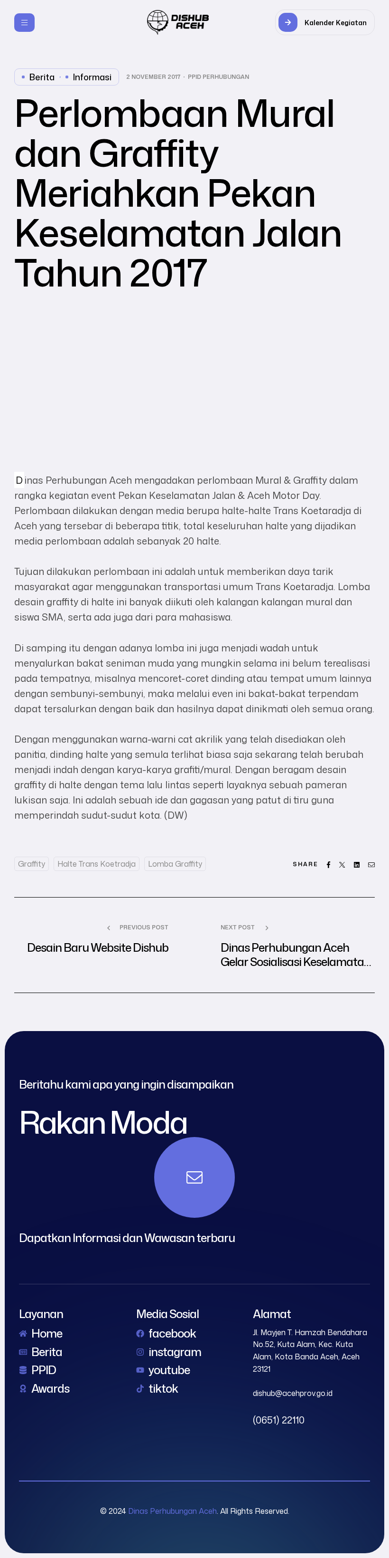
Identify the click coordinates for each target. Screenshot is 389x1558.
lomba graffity (175, 864)
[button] (325, 22)
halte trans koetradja (96, 864)
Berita (42, 77)
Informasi (92, 77)
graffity (31, 864)
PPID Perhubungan (218, 77)
